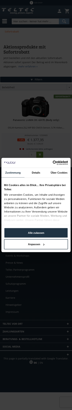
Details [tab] (36, 172)
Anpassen (34, 244)
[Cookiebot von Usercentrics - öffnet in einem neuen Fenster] (52, 163)
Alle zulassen (36, 232)
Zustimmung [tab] (13, 172)
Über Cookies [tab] (59, 172)
